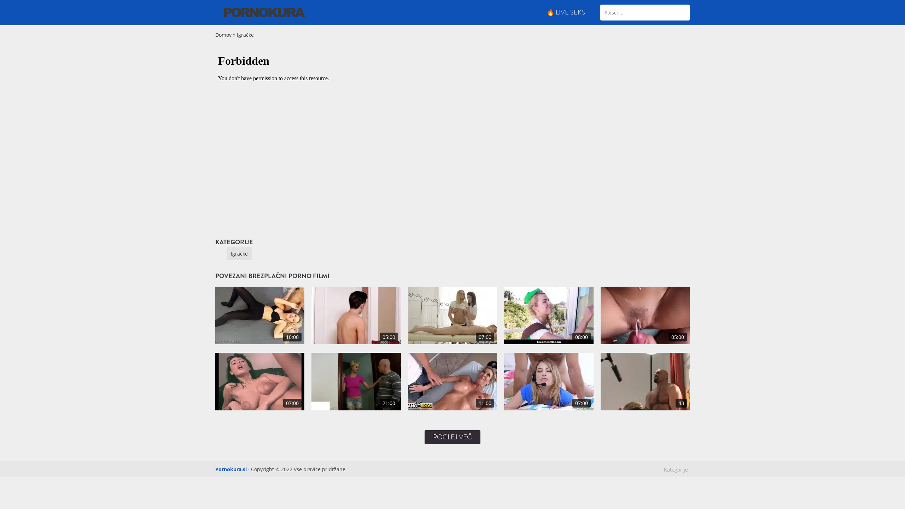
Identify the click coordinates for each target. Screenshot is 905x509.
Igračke (245, 34)
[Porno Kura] (264, 11)
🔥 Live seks (566, 12)
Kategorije (676, 469)
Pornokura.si (231, 469)
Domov (223, 34)
